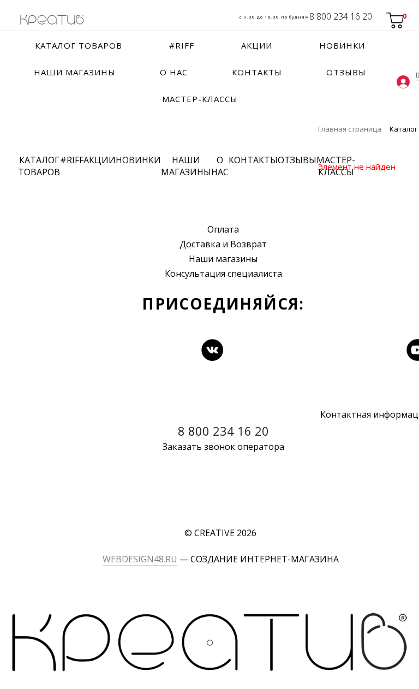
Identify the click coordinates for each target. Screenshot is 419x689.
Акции (99, 160)
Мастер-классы (335, 166)
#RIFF (71, 160)
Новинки (138, 160)
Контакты (253, 160)
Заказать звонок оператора (223, 447)
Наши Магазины (186, 166)
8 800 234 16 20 (340, 16)
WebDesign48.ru (140, 559)
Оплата (223, 229)
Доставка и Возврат (223, 244)
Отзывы (297, 160)
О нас (220, 166)
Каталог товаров (39, 166)
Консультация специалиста (223, 274)
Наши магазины (223, 259)
